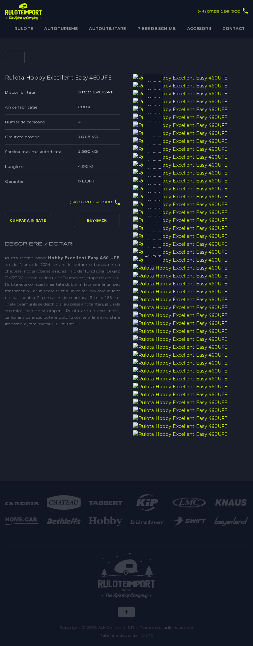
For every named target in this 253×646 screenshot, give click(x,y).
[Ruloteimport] (126, 576)
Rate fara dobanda (118, 635)
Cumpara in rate (28, 220)
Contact (233, 28)
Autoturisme (61, 28)
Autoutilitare (107, 28)
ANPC (147, 635)
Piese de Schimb (156, 28)
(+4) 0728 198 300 (219, 11)
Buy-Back (97, 220)
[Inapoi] (15, 57)
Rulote (23, 28)
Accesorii (199, 28)
